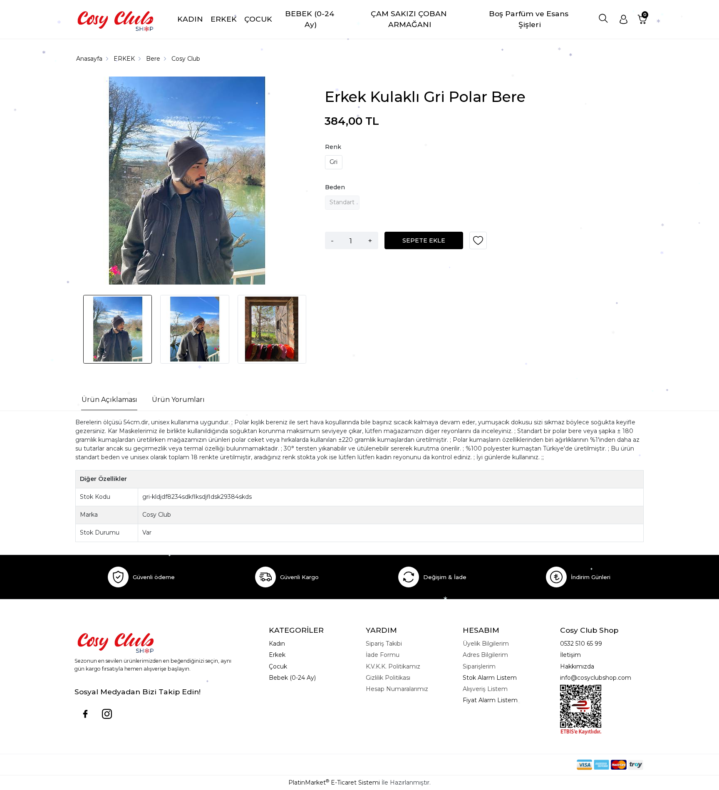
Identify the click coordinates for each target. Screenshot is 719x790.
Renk (333, 147)
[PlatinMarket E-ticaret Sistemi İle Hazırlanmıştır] (548, 764)
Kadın (277, 643)
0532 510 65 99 (581, 643)
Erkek (277, 655)
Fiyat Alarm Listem (490, 700)
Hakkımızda (577, 666)
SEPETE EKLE (423, 240)
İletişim (570, 655)
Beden (335, 187)
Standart (342, 202)
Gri (333, 162)
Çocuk (278, 666)
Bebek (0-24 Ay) (292, 677)
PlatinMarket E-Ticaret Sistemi (334, 782)
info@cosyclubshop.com (595, 677)
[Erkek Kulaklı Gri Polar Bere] (187, 182)
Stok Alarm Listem (490, 677)
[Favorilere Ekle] (478, 243)
